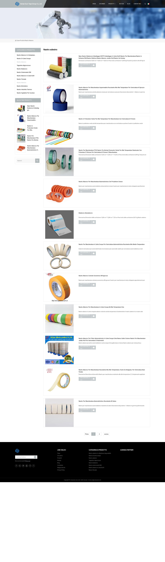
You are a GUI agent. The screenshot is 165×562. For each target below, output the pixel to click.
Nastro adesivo (21, 62)
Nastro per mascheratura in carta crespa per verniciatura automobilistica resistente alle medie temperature (112, 244)
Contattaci (137, 3)
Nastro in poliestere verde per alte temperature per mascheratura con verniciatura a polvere (107, 119)
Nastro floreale (21, 79)
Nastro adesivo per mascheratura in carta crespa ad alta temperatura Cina (101, 307)
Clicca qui (27, 461)
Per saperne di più (85, 65)
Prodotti (111, 3)
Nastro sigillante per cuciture (26, 93)
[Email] (35, 457)
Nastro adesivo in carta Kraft (25, 76)
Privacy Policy (61, 470)
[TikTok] (33, 465)
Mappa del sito (61, 467)
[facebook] (16, 465)
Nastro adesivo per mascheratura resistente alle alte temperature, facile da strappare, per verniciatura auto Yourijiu (112, 371)
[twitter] (23, 465)
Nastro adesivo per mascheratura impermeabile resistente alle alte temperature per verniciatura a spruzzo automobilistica (111, 88)
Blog (128, 3)
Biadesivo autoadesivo (86, 213)
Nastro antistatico (22, 86)
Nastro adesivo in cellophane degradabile (26, 55)
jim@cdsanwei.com (96, 480)
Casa (94, 3)
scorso (106, 434)
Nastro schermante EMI (24, 72)
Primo (87, 434)
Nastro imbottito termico (24, 89)
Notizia (121, 3)
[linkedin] (19, 465)
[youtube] (26, 465)
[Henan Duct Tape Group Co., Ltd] (23, 451)
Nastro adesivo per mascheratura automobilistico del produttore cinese (101, 181)
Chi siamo (102, 3)
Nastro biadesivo (22, 69)
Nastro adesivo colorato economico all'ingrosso (93, 276)
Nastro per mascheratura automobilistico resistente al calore (97, 401)
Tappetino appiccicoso (24, 65)
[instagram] (30, 465)
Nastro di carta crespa (24, 58)
